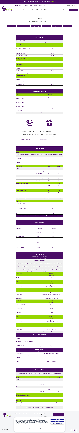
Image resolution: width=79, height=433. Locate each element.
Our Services (17, 10)
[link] (7, 8)
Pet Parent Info (54, 10)
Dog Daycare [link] (11, 26)
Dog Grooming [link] (57, 26)
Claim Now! (53, 1)
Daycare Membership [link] (28, 10)
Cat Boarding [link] (68, 26)
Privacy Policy (40, 423)
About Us (63, 10)
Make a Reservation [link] (73, 9)
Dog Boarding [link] (36, 26)
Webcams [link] (68, 5)
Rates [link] (37, 10)
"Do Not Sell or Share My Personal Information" (38, 427)
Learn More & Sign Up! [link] (26, 139)
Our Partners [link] (73, 5)
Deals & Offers (45, 10)
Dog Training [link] (46, 26)
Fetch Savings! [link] (43, 139)
